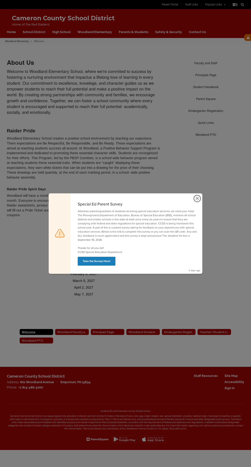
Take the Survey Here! (96, 261)
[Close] (197, 198)
